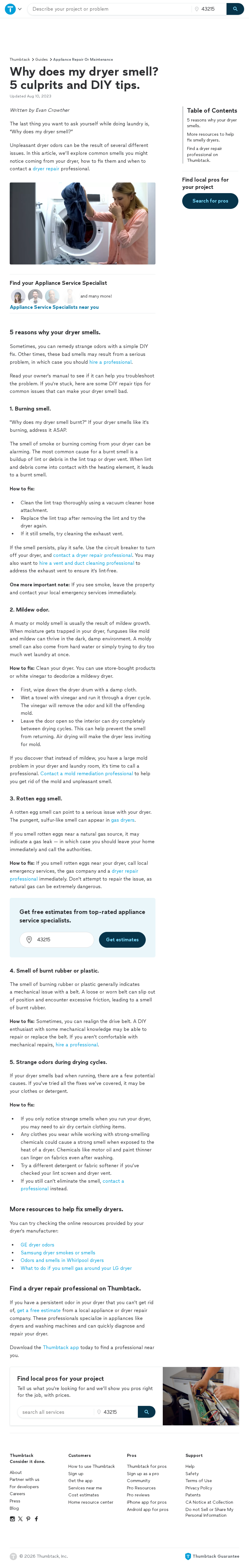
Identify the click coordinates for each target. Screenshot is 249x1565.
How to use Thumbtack (91, 1466)
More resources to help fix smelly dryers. (210, 137)
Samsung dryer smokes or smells (58, 1253)
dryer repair (46, 169)
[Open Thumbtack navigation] (13, 9)
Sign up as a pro (143, 1473)
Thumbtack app (61, 1347)
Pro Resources (141, 1488)
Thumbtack (20, 59)
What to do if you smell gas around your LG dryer (76, 1268)
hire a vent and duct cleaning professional (86, 563)
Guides (41, 59)
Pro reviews (138, 1495)
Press (15, 1501)
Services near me (85, 1488)
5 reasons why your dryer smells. (212, 123)
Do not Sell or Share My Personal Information (209, 1512)
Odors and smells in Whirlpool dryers (62, 1260)
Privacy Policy (199, 1488)
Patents (193, 1495)
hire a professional (110, 362)
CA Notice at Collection (209, 1502)
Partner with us (24, 1479)
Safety (192, 1473)
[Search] (235, 9)
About (16, 1472)
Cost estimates (83, 1495)
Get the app (80, 1480)
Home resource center (90, 1502)
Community (138, 1480)
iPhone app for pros (147, 1502)
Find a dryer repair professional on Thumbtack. (204, 154)
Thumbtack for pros (147, 1466)
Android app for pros (148, 1509)
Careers (17, 1493)
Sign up (76, 1473)
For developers (24, 1486)
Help (190, 1466)
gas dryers (123, 820)
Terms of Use (199, 1480)
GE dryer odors (37, 1245)
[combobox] (110, 9)
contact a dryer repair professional (92, 555)
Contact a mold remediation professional (86, 773)
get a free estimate (39, 1310)
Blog (14, 1508)
